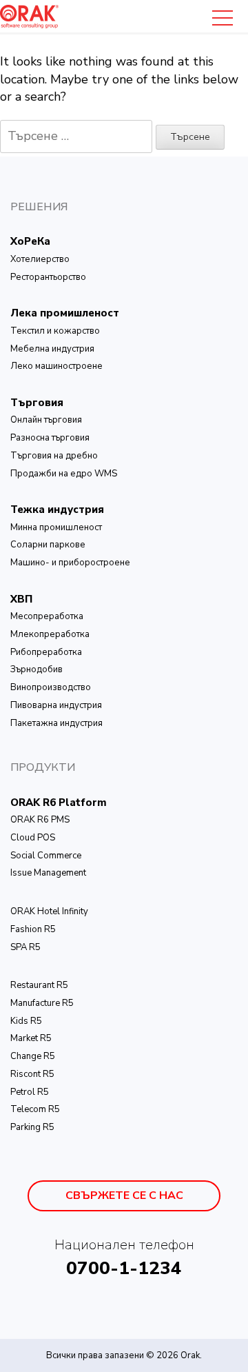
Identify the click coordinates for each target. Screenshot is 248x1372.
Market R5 (31, 1038)
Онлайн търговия (46, 420)
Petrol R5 (29, 1092)
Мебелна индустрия (52, 349)
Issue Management (48, 873)
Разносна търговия (50, 438)
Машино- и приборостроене (70, 562)
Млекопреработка (50, 634)
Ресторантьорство (48, 277)
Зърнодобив (36, 669)
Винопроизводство (50, 687)
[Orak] (29, 15)
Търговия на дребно (54, 456)
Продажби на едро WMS (63, 473)
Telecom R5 (35, 1109)
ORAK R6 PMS (40, 820)
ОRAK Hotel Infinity (49, 911)
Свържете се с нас (124, 1195)
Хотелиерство (40, 259)
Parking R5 (32, 1127)
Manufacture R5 (42, 1003)
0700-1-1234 (124, 1268)
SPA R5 (25, 947)
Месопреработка (46, 616)
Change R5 (32, 1056)
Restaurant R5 (39, 985)
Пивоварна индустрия (56, 705)
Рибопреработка (46, 652)
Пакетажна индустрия (56, 723)
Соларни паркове (47, 544)
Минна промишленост (56, 527)
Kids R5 (26, 1021)
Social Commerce (45, 855)
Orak (190, 1355)
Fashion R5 (33, 929)
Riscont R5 (32, 1074)
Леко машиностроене (56, 366)
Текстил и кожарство (55, 331)
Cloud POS (32, 837)
